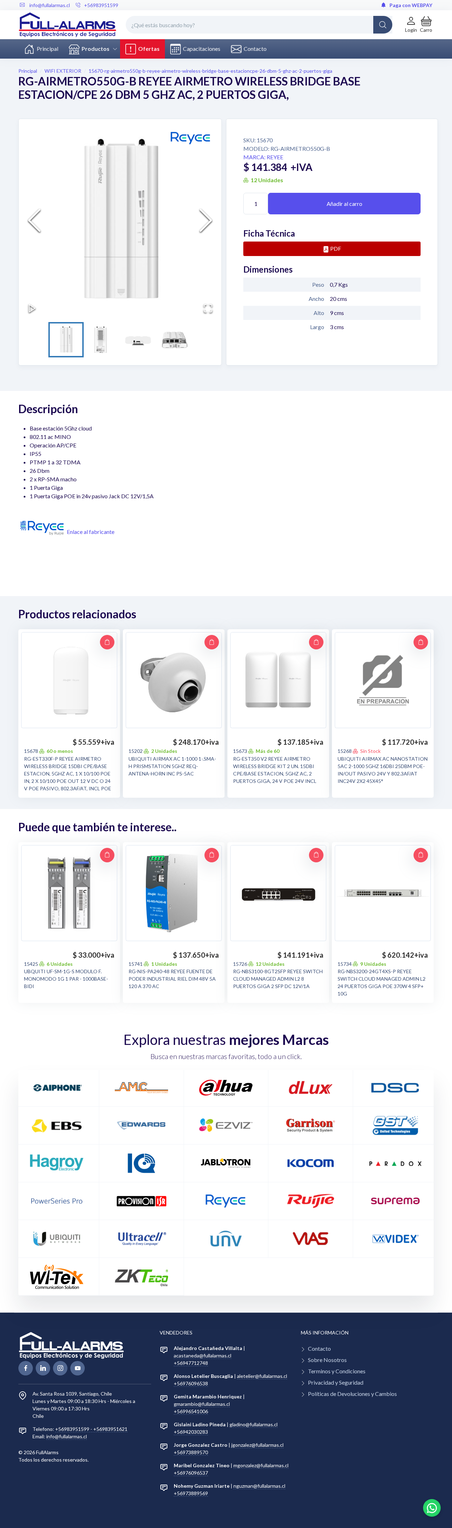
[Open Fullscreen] (208, 308)
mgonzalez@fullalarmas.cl (261, 1465)
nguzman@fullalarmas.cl (259, 1486)
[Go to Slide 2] (102, 339)
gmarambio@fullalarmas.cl (202, 1404)
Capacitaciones (200, 48)
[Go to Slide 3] (138, 339)
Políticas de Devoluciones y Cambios (352, 1393)
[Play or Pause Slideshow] (32, 308)
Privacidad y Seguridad (335, 1382)
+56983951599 (101, 5)
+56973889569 (191, 1493)
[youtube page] (77, 1368)
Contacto (254, 48)
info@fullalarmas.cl (66, 1436)
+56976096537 (191, 1473)
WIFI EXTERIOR (62, 71)
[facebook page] (25, 1368)
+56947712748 (191, 1363)
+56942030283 (191, 1432)
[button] (426, 25)
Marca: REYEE (263, 157)
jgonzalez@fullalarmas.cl (257, 1445)
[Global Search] (382, 25)
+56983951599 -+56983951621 (91, 1429)
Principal (46, 48)
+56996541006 (191, 1411)
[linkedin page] (43, 1368)
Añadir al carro (344, 203)
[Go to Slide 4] (174, 339)
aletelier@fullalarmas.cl (262, 1376)
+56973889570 (191, 1452)
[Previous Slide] (34, 220)
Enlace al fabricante (90, 531)
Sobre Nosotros (327, 1359)
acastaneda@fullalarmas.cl (202, 1355)
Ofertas (148, 48)
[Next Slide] (206, 220)
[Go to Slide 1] (66, 339)
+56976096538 (191, 1383)
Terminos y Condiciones (336, 1371)
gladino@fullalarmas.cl (254, 1424)
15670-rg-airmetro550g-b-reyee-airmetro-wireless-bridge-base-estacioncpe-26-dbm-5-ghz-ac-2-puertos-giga (210, 71)
